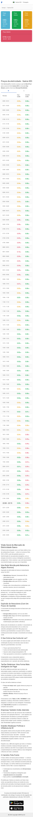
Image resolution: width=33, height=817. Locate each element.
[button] (30, 2)
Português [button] (25, 2)
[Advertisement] (16, 61)
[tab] (8, 91)
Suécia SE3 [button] (18, 2)
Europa (4, 7)
